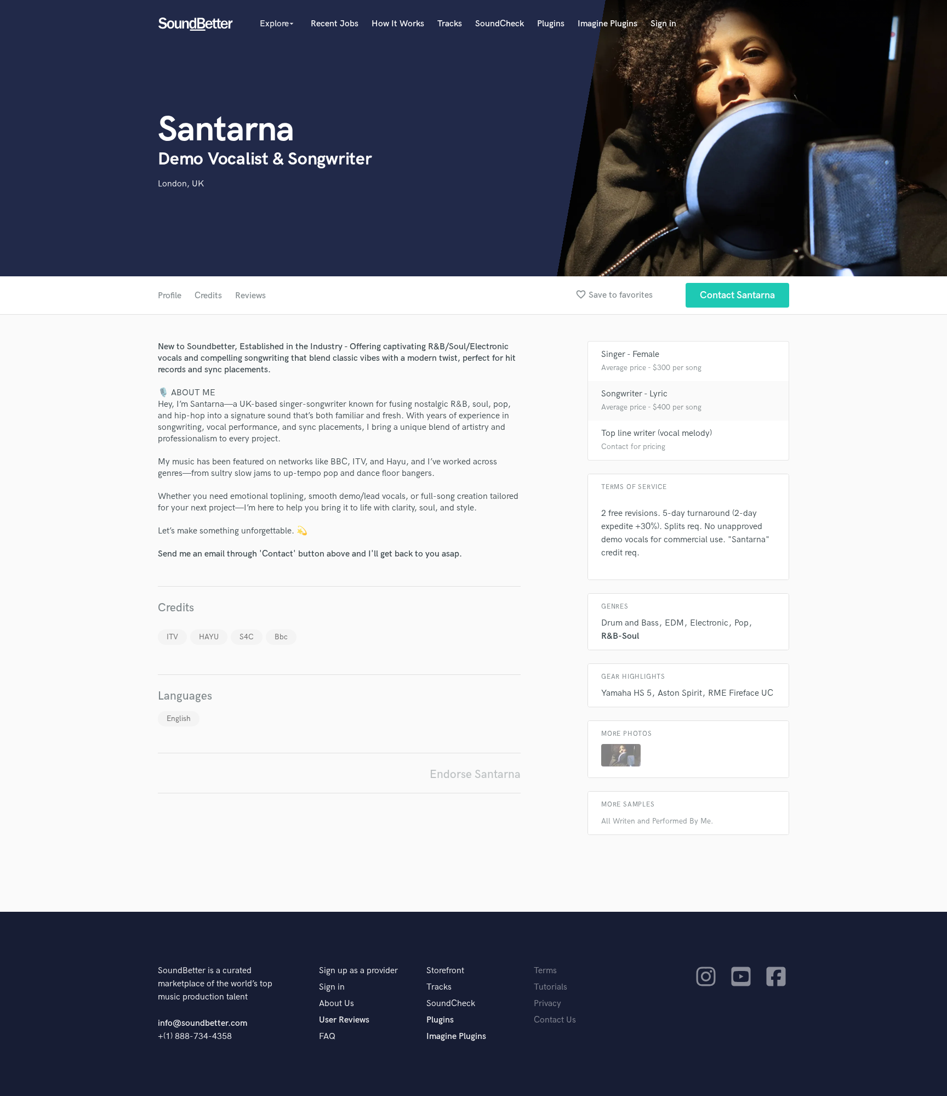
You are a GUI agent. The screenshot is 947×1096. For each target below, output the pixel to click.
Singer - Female (630, 354)
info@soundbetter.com (202, 1023)
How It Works (398, 24)
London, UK (181, 184)
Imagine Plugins (607, 24)
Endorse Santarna (475, 774)
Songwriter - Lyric (634, 394)
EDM (674, 623)
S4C (246, 636)
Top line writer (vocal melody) (656, 433)
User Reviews (344, 1020)
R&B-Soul (620, 636)
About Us (336, 1003)
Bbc (281, 636)
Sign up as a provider (358, 971)
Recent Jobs (334, 24)
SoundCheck (499, 24)
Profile (169, 296)
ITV (172, 636)
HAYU (209, 636)
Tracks (449, 24)
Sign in (663, 24)
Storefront (445, 971)
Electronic (709, 623)
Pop (741, 623)
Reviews (250, 296)
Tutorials (550, 987)
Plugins (550, 24)
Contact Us (555, 1020)
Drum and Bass (630, 623)
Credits (208, 296)
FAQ (327, 1036)
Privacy (547, 1003)
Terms (545, 971)
